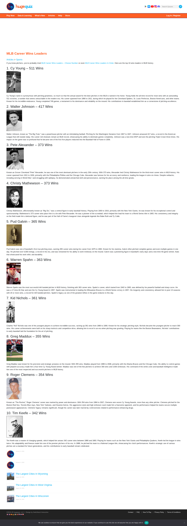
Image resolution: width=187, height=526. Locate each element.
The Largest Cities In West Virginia (34, 485)
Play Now (10, 16)
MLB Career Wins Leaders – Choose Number (59, 63)
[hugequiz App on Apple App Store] (149, 6)
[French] (9, 514)
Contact (130, 512)
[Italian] (15, 514)
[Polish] (23, 514)
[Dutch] (21, 514)
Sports (19, 59)
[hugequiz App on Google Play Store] (145, 6)
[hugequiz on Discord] (158, 6)
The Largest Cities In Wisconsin (32, 496)
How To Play (147, 512)
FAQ (138, 512)
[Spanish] (11, 514)
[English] (8, 514)
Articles (51, 16)
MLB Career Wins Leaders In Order (99, 63)
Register (177, 16)
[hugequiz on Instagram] (155, 6)
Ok (147, 523)
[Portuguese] (17, 514)
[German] (13, 514)
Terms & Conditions (174, 512)
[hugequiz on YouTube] (152, 6)
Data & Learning (25, 16)
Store (67, 16)
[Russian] (19, 514)
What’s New (40, 16)
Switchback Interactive (40, 512)
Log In (169, 16)
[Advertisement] (93, 34)
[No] (184, 523)
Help (60, 16)
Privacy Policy (159, 512)
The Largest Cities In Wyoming (32, 473)
